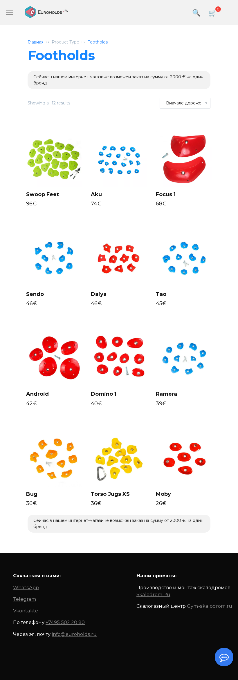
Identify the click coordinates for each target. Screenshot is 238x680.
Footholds (97, 42)
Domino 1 (103, 394)
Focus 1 (166, 194)
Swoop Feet (42, 194)
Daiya (99, 294)
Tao (161, 294)
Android (37, 394)
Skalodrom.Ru (153, 594)
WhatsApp (26, 587)
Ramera (166, 394)
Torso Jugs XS (110, 494)
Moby (163, 494)
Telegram (24, 599)
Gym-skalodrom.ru (209, 606)
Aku (96, 194)
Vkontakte (25, 611)
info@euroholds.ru (74, 634)
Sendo (35, 294)
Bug (31, 494)
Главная (36, 42)
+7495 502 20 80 (65, 622)
